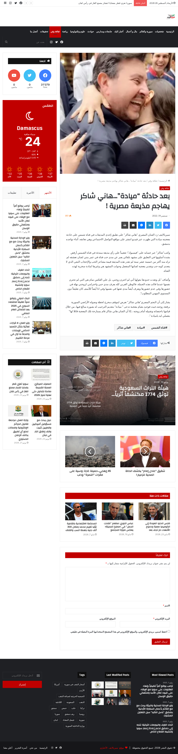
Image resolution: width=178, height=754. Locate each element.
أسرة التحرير (21, 747)
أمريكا (56, 684)
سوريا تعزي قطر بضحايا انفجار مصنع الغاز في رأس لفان (18, 388)
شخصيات (159, 31)
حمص (64, 708)
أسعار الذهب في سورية (74, 684)
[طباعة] (124, 225)
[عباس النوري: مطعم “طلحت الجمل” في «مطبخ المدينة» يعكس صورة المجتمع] (117, 511)
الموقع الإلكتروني (107, 618)
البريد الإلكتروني (161, 618)
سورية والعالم (146, 31)
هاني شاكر (123, 327)
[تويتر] (158, 225)
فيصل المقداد (68, 720)
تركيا (82, 708)
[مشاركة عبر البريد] (133, 225)
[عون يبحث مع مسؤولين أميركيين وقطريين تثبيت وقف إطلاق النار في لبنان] (41, 411)
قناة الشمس (158, 327)
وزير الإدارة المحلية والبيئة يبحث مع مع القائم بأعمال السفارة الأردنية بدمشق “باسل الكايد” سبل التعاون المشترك (19, 249)
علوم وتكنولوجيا (77, 31)
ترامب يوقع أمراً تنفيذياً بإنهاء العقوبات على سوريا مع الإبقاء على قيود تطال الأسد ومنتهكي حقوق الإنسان (19, 217)
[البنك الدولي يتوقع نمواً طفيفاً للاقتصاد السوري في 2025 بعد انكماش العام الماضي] (41, 303)
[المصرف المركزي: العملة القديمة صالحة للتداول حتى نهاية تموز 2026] (41, 374)
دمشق (54, 708)
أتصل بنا (34, 31)
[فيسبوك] (166, 225)
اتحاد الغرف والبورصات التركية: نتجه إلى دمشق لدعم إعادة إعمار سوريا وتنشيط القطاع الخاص (20, 279)
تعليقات (12, 192)
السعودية (70, 702)
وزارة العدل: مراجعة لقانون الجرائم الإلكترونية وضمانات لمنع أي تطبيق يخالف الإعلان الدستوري (18, 429)
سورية (81, 720)
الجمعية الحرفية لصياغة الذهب (71, 696)
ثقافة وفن (55, 31)
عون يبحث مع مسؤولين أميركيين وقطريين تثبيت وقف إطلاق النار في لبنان (96, 3)
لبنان (56, 720)
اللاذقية (59, 702)
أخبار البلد (118, 31)
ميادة (140, 327)
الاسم (166, 605)
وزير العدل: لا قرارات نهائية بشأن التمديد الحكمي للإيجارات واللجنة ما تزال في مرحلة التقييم (20, 330)
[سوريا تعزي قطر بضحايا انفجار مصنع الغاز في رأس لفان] (18, 374)
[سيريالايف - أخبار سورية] (171, 16)
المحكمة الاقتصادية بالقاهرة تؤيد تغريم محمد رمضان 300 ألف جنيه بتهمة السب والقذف (81, 526)
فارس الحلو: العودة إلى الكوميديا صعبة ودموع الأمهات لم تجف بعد (157, 526)
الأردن (81, 690)
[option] (117, 390)
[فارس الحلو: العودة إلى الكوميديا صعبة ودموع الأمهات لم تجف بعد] (154, 511)
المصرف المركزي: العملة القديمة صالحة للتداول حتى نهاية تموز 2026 (41, 390)
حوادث (90, 31)
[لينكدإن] (149, 225)
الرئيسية (170, 31)
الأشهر (47, 192)
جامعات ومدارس (104, 31)
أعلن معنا (7, 747)
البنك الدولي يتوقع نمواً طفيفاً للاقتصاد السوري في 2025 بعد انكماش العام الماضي (19, 306)
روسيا (81, 714)
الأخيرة (30, 192)
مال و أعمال (131, 31)
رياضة (65, 31)
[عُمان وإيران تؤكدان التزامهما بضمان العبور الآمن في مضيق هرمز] (125, 684)
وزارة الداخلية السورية (75, 726)
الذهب (81, 702)
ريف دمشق (69, 714)
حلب (73, 708)
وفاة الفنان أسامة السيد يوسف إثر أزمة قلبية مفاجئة (140, 391)
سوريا (57, 714)
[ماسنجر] (141, 225)
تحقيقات (44, 31)
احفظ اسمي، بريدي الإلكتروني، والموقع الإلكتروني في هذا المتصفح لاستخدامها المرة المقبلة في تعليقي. (118, 631)
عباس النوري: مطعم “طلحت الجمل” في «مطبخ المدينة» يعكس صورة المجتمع (118, 526)
